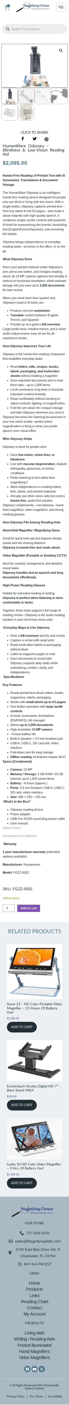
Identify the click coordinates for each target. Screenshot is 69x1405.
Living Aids (35, 1332)
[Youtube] (34, 1369)
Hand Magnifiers (34, 1351)
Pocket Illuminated (34, 1345)
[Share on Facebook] (22, 139)
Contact (34, 1307)
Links (34, 1295)
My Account (34, 1314)
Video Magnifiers (34, 1357)
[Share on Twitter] (34, 139)
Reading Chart (34, 1301)
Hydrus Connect (34, 1388)
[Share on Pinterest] (46, 139)
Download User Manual (19, 836)
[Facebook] (27, 1369)
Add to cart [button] (22, 1027)
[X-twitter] (42, 1369)
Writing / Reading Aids (34, 1339)
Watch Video (12, 828)
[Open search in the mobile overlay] (34, 29)
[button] (61, 50)
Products (34, 1289)
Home (34, 1283)
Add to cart (29, 908)
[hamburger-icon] (60, 7)
